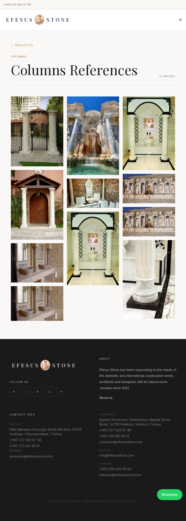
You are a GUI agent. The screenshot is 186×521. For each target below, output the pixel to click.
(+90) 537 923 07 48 (17, 4)
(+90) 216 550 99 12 (114, 436)
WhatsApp (170, 494)
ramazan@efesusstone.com (120, 475)
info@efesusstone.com (116, 455)
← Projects (22, 45)
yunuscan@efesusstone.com (31, 456)
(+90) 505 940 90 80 (115, 469)
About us (106, 398)
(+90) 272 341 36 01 (24, 446)
